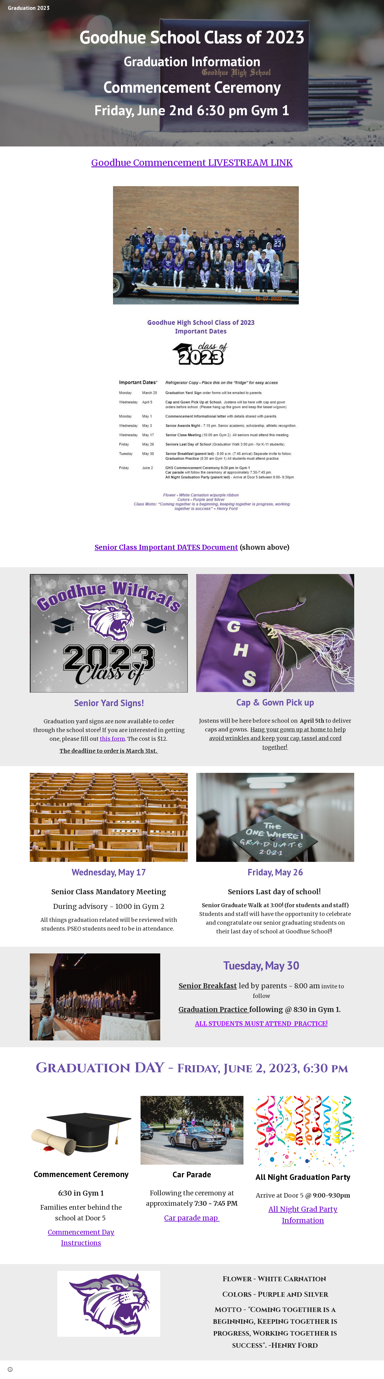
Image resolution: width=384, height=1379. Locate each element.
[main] (192, 73)
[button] (10, 1369)
